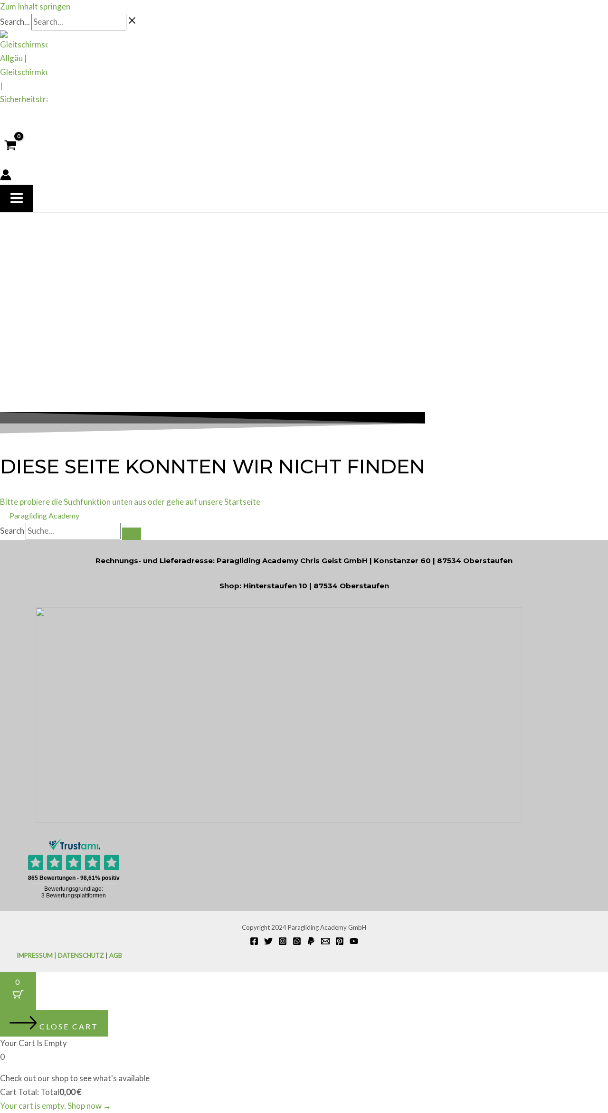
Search (12, 531)
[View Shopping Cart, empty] (10, 145)
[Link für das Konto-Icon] (5, 177)
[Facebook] (254, 942)
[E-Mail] (325, 942)
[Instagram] (282, 942)
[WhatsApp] (297, 942)
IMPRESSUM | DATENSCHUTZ (60, 955)
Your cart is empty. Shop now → (55, 1106)
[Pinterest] (339, 942)
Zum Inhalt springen (35, 6)
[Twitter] (268, 942)
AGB (115, 955)
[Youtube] (354, 942)
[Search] (131, 534)
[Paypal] (311, 942)
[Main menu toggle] (16, 198)
